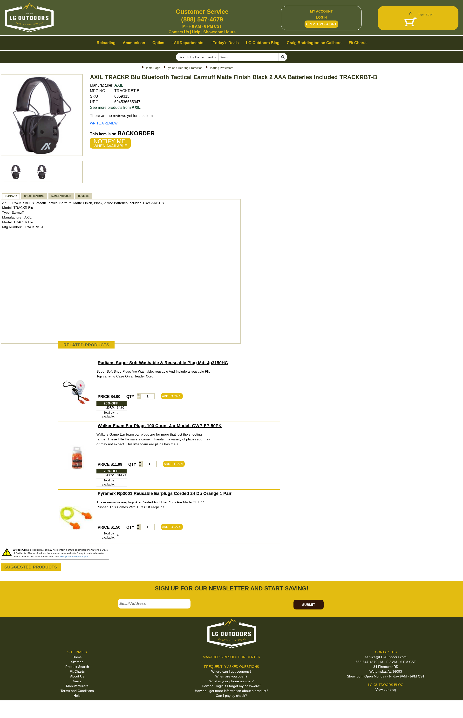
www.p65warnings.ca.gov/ (74, 556)
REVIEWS (83, 196)
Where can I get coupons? (231, 671)
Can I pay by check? (231, 695)
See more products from (115, 107)
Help (196, 32)
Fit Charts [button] (358, 43)
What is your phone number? (231, 681)
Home (77, 657)
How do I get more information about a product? (231, 691)
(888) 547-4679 (202, 19)
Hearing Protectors (221, 68)
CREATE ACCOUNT (321, 24)
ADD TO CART (172, 396)
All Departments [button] (188, 43)
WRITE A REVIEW (103, 123)
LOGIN (321, 17)
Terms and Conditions (77, 691)
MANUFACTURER (61, 196)
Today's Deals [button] (226, 43)
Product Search (77, 667)
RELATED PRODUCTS (86, 344)
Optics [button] (158, 43)
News (77, 681)
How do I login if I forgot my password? (231, 686)
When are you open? (231, 676)
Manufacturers (77, 686)
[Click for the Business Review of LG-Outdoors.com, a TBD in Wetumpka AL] (9, 708)
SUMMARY (11, 196)
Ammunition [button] (134, 43)
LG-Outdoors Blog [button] (262, 43)
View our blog (385, 689)
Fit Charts (77, 671)
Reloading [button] (106, 43)
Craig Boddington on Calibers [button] (314, 43)
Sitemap (77, 662)
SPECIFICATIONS (34, 196)
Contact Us (179, 32)
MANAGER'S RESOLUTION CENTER (231, 657)
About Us (77, 676)
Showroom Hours (219, 32)
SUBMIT (308, 605)
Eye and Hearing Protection (184, 68)
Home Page (152, 68)
